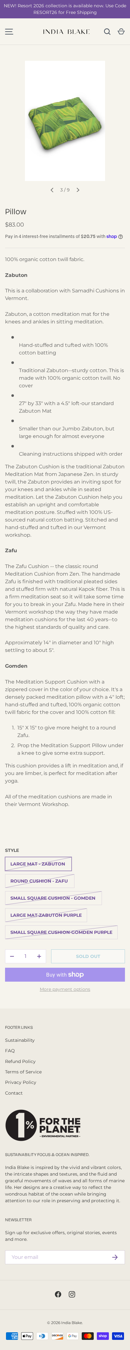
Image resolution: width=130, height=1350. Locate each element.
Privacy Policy (20, 1082)
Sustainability (20, 1040)
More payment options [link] (65, 989)
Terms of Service (23, 1072)
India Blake (71, 1322)
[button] (121, 32)
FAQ (10, 1050)
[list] (65, 121)
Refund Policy (20, 1061)
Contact (14, 1093)
